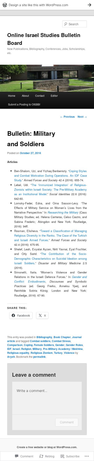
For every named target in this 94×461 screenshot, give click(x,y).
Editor (54, 95)
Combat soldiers (40, 341)
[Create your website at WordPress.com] (47, 5)
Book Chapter (62, 337)
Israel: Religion (22, 349)
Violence (69, 353)
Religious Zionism (42, 353)
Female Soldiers (44, 345)
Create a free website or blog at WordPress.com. (47, 447)
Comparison (15, 345)
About (25, 95)
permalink (39, 357)
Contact (39, 95)
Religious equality (18, 353)
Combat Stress (61, 341)
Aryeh (11, 357)
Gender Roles (74, 345)
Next (82, 117)
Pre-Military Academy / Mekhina (63, 349)
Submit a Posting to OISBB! (24, 104)
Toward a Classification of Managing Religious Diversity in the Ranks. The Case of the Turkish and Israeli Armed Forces (50, 235)
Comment (67, 422)
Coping (28, 345)
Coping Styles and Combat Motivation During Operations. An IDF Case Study (50, 175)
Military (37, 349)
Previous (67, 117)
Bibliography (44, 337)
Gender (59, 345)
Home (11, 95)
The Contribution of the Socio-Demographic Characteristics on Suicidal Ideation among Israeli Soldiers (50, 258)
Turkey (58, 353)
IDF (9, 349)
